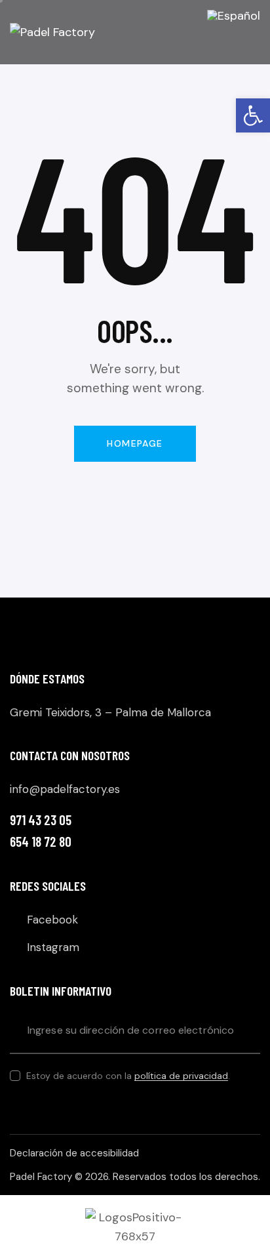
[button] (253, 115)
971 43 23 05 (40, 819)
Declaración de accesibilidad (74, 1153)
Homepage (135, 443)
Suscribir (250, 1030)
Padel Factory (41, 1176)
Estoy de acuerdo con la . (128, 1076)
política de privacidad (181, 1076)
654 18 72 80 (40, 841)
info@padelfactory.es (65, 789)
